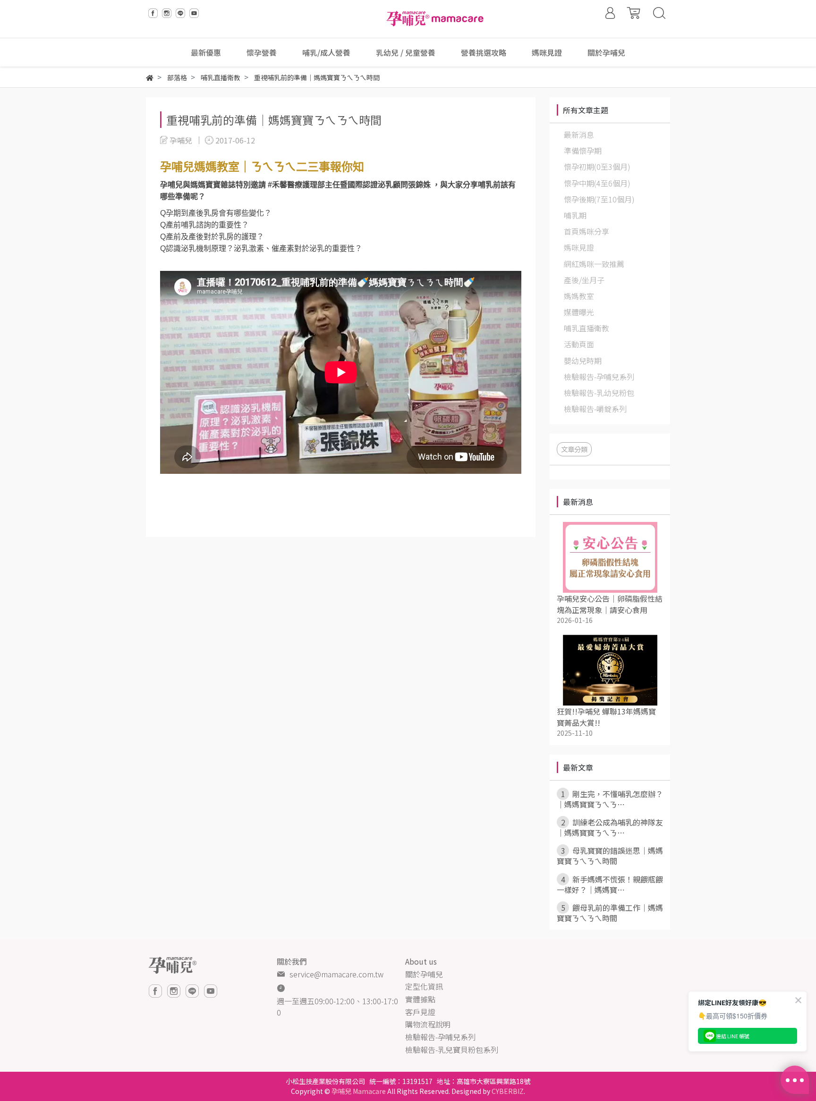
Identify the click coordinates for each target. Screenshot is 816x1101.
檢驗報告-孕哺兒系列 (440, 1036)
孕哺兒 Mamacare (359, 1091)
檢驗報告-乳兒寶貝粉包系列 (451, 1049)
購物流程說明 (427, 1024)
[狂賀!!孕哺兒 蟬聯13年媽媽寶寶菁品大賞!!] (610, 670)
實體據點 (420, 999)
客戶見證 (420, 1011)
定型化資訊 (424, 986)
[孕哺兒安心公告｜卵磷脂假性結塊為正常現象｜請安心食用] (610, 557)
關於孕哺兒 (424, 974)
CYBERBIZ (508, 1091)
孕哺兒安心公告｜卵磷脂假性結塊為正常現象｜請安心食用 (610, 604)
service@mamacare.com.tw (336, 974)
